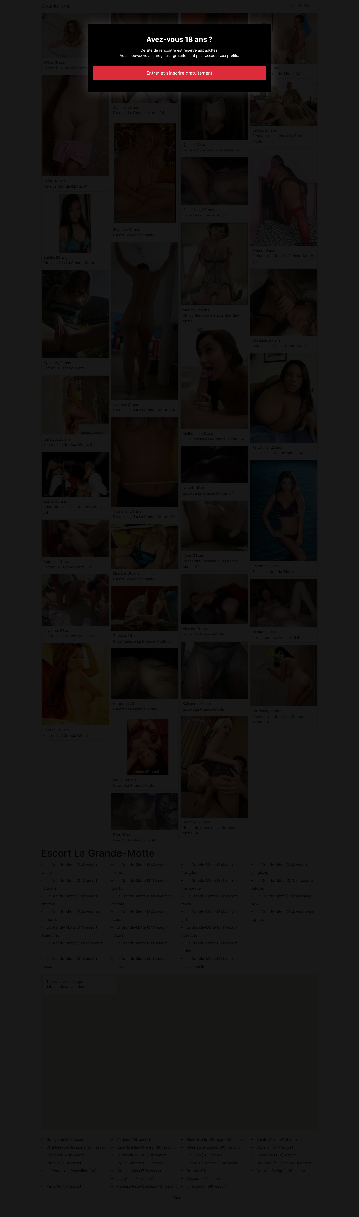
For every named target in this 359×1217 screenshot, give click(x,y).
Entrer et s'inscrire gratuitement (179, 72)
